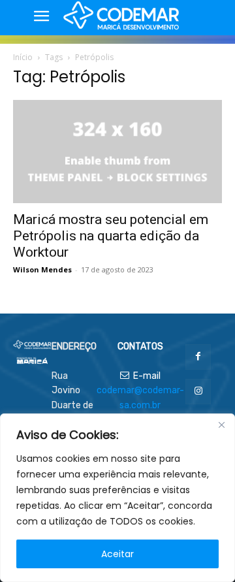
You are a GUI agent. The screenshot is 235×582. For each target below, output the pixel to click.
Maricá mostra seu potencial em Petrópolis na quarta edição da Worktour (110, 236)
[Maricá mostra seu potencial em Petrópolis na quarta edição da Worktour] (117, 151)
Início (23, 57)
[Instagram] (198, 391)
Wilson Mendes (42, 269)
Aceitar (117, 553)
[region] (117, 497)
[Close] (221, 424)
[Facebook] (198, 357)
